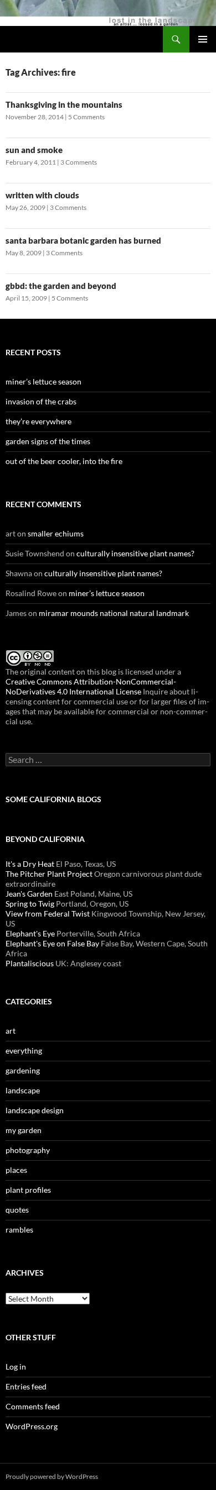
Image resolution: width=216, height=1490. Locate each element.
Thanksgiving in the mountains (64, 104)
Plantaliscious (30, 963)
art (11, 1030)
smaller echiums (56, 533)
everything (24, 1050)
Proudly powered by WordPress (52, 1476)
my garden (24, 1130)
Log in (16, 1366)
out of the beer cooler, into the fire (64, 461)
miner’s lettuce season (43, 381)
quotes (17, 1209)
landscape (23, 1090)
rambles (19, 1229)
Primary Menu (202, 39)
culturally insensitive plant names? (135, 553)
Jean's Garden (29, 893)
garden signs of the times (48, 441)
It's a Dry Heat (30, 863)
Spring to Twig (30, 903)
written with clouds (42, 195)
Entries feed (26, 1386)
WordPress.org (32, 1426)
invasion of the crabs (41, 401)
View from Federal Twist (48, 913)
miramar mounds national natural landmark (114, 613)
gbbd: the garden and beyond (61, 286)
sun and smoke (34, 150)
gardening (23, 1070)
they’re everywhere (38, 421)
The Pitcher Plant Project (49, 873)
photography (28, 1150)
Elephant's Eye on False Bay (52, 943)
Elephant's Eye (30, 933)
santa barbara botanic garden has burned (83, 240)
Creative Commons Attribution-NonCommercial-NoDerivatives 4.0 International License (91, 686)
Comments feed (33, 1406)
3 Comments (78, 162)
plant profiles (28, 1189)
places (16, 1170)
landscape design (35, 1110)
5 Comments (86, 117)
